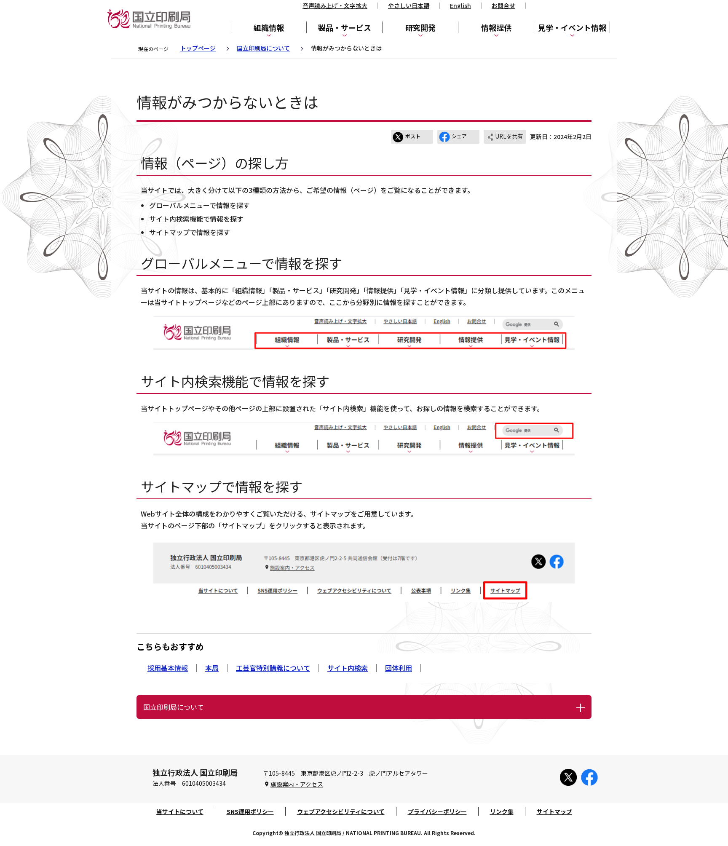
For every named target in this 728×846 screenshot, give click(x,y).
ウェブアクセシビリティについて (341, 811)
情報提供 (496, 27)
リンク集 (502, 811)
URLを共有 (509, 136)
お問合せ (503, 5)
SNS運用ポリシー (250, 811)
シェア (459, 135)
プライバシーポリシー (437, 811)
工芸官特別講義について (273, 668)
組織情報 (269, 27)
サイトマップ (554, 811)
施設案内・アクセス (296, 784)
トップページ (198, 48)
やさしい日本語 (408, 5)
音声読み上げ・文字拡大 (334, 5)
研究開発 (420, 27)
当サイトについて (179, 811)
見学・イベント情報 (572, 27)
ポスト (412, 135)
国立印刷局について (263, 48)
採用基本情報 (167, 668)
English (460, 5)
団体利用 (398, 668)
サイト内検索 (347, 668)
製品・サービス (344, 27)
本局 (212, 668)
